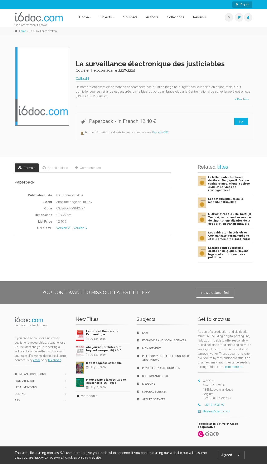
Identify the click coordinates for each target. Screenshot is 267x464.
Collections (175, 17)
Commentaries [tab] (90, 168)
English (244, 4)
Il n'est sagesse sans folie (104, 363)
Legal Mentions (26, 387)
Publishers (129, 17)
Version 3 (80, 228)
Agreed (226, 455)
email (36, 360)
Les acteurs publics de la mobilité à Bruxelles (225, 200)
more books (88, 396)
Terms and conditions (30, 374)
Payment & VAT (160, 132)
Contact (20, 393)
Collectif (82, 78)
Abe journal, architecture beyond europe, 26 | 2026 (104, 348)
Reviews (199, 17)
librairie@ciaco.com (216, 411)
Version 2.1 (64, 228)
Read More (243, 99)
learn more (231, 366)
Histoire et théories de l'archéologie (102, 333)
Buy (241, 121)
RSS (17, 400)
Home (84, 17)
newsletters (211, 292)
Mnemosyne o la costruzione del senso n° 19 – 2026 (106, 381)
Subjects (105, 17)
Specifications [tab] (57, 168)
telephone (54, 360)
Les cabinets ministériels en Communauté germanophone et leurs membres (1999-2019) (229, 236)
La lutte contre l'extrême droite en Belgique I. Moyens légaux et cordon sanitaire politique (228, 252)
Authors (152, 17)
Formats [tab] (29, 168)
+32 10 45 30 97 (213, 405)
